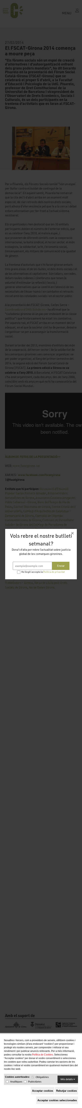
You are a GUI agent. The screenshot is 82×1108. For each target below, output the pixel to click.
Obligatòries (42, 1077)
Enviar (60, 565)
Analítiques (16, 1081)
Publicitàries (34, 1081)
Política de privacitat (54, 571)
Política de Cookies (42, 1054)
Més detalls (67, 1079)
